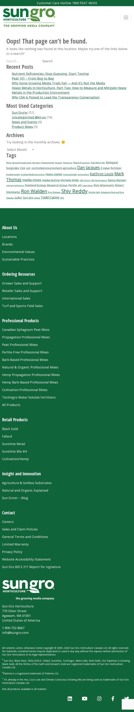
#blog (8, 162)
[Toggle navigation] (126, 17)
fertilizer (116, 168)
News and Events (24, 122)
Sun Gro (28, 197)
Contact (8, 513)
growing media (13, 174)
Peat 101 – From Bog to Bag (33, 78)
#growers (36, 162)
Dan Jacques (88, 167)
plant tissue (88, 185)
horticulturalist (70, 174)
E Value (105, 168)
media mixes (31, 180)
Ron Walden (34, 191)
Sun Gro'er (20, 112)
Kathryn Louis (102, 173)
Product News (22, 127)
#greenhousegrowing (21, 162)
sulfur (18, 197)
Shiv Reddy (74, 191)
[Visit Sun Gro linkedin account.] (70, 698)
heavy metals (54, 174)
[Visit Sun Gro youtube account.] (84, 698)
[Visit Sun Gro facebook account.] (113, 698)
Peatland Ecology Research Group (46, 185)
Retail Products (15, 419)
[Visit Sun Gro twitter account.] (126, 698)
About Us (9, 227)
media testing (51, 180)
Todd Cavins (50, 197)
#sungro (58, 162)
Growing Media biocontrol (33, 174)
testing (37, 198)
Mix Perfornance (99, 180)
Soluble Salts (94, 192)
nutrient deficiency (15, 185)
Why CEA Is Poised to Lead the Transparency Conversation (55, 97)
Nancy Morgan (117, 180)
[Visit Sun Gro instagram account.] (99, 698)
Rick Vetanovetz (104, 185)
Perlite (72, 185)
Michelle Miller (70, 180)
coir (28, 168)
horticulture (83, 174)
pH (80, 185)
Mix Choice (85, 180)
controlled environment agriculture (54, 168)
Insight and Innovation (21, 474)
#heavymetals (48, 162)
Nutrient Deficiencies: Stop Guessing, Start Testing (50, 74)
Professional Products (20, 320)
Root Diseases (54, 192)
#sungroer (68, 162)
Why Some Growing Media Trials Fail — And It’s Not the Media (58, 83)
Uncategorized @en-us (29, 117)
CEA (22, 168)
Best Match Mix (98, 162)
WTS (62, 198)
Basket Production (81, 162)
